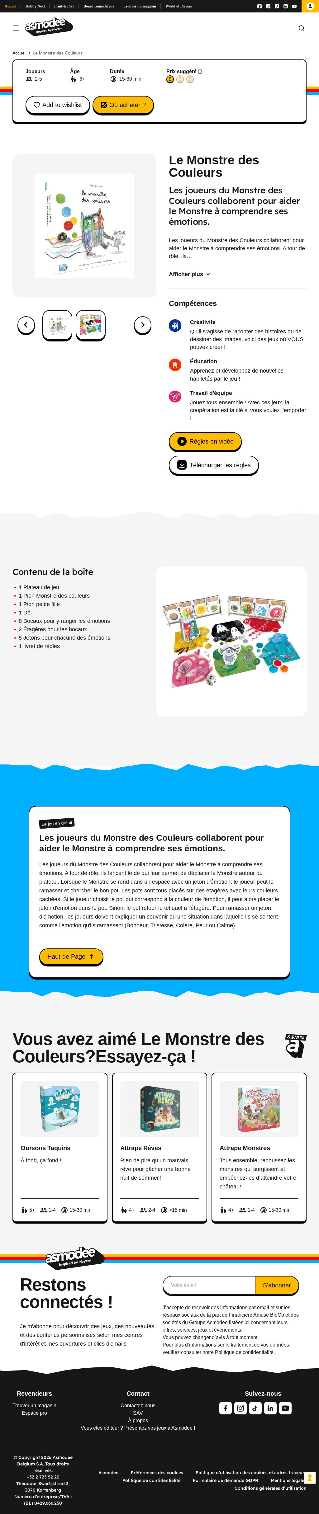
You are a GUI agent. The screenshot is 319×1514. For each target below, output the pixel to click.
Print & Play (64, 6)
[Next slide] (142, 325)
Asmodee (108, 1472)
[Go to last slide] (26, 325)
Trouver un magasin (140, 6)
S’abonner (277, 1285)
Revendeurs (34, 1393)
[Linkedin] (285, 6)
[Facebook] (259, 6)
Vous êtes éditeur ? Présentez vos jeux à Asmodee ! (138, 1428)
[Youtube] (294, 6)
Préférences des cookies (157, 1472)
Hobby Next (35, 6)
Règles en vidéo (211, 441)
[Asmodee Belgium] (49, 28)
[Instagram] (268, 6)
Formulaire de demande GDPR (225, 1480)
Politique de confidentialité (151, 1480)
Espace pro (34, 1413)
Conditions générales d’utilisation (271, 1488)
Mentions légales (289, 1480)
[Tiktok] (277, 6)
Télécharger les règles (220, 465)
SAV (138, 1413)
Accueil (10, 6)
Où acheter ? (127, 104)
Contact (138, 1393)
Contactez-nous (138, 1405)
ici (247, 1322)
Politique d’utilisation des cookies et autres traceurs (251, 1472)
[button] (57, 325)
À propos (138, 1420)
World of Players (178, 6)
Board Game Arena (98, 6)
